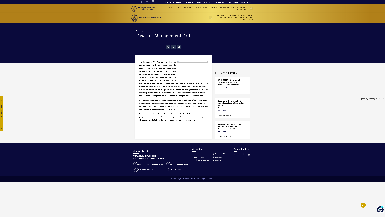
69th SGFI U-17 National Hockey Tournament (229, 81)
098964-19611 (182, 164)
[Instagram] (249, 155)
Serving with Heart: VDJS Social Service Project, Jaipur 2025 (231, 103)
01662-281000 (152, 164)
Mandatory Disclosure (172, 2)
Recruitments (246, 2)
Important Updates (203, 2)
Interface (189, 2)
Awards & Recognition (220, 7)
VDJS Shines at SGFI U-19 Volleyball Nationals (229, 125)
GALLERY (242, 7)
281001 (160, 164)
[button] (251, 8)
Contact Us (241, 9)
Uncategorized (142, 31)
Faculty (233, 7)
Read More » (222, 88)
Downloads (219, 2)
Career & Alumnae (201, 7)
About (176, 7)
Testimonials (233, 2)
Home (171, 7)
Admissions (186, 7)
